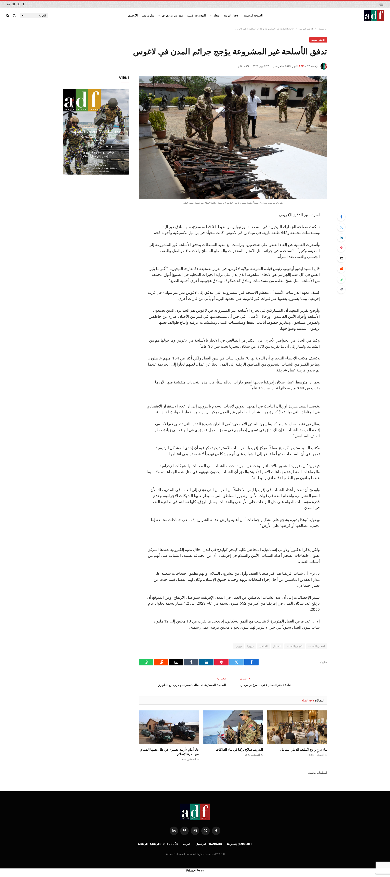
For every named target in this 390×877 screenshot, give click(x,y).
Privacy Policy (195, 870)
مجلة (216, 15)
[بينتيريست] (341, 248)
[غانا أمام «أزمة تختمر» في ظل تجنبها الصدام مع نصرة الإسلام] (169, 727)
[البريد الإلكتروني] (341, 258)
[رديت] (341, 269)
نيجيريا (250, 646)
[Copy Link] (341, 289)
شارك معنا (148, 15)
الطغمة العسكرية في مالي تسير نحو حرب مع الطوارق (192, 685)
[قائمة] (381, 4)
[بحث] (8, 15)
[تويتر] (341, 227)
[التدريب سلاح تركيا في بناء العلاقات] (233, 727)
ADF (301, 66)
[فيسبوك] (341, 217)
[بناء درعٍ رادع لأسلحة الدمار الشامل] (297, 727)
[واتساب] (341, 279)
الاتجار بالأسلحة (316, 646)
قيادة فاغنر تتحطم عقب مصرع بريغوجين (265, 685)
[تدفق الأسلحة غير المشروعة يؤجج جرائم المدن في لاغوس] (233, 137)
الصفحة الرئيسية (253, 15)
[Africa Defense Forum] (374, 15)
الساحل (277, 646)
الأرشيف (133, 15)
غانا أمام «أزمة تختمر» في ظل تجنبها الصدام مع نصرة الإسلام (169, 751)
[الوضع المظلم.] (14, 15)
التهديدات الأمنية (196, 15)
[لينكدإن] (341, 238)
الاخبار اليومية (231, 15)
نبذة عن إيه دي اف (172, 15)
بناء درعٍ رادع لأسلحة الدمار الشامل (303, 749)
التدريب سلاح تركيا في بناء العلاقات (239, 749)
